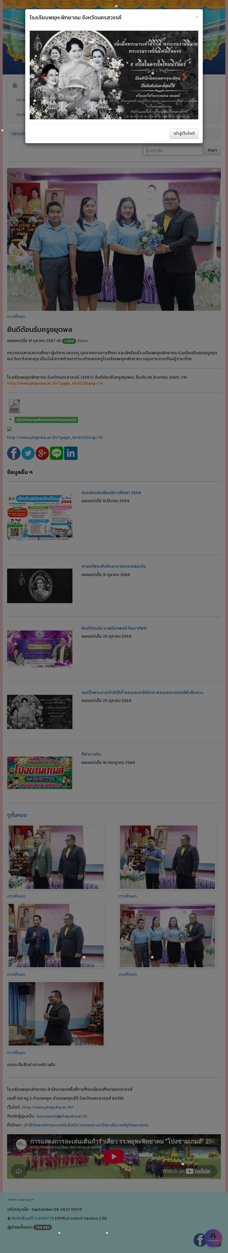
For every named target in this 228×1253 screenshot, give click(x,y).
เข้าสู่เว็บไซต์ (184, 133)
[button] (42, 75)
